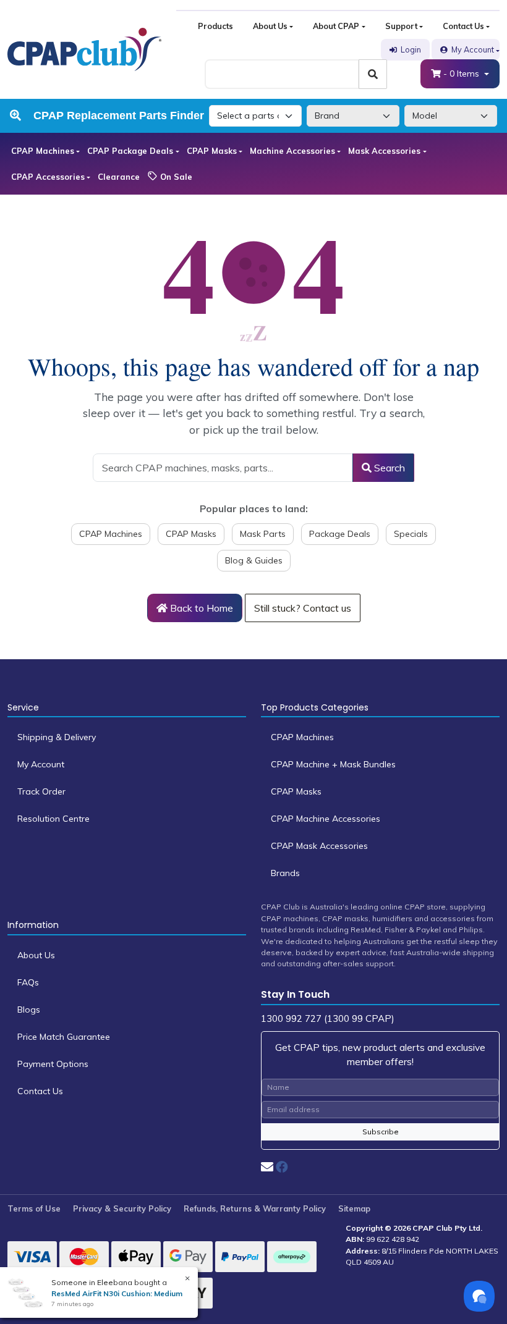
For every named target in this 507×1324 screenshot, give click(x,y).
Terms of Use (34, 1208)
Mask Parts (263, 533)
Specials (411, 533)
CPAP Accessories (48, 177)
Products (215, 26)
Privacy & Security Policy (122, 1208)
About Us (270, 26)
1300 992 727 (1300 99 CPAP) (327, 1018)
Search (388, 468)
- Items (462, 73)
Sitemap (354, 1208)
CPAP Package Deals (130, 151)
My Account (472, 49)
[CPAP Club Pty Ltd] (84, 48)
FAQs (28, 982)
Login (411, 49)
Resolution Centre (53, 818)
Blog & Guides (254, 560)
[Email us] (267, 1166)
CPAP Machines (42, 151)
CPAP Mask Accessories (319, 845)
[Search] (373, 74)
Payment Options (52, 1063)
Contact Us (463, 26)
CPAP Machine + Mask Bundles (333, 764)
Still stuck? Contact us (302, 608)
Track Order (41, 791)
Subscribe (380, 1131)
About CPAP (336, 26)
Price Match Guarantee (63, 1036)
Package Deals (339, 533)
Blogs (28, 1009)
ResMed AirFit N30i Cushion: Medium (116, 1293)
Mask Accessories (384, 151)
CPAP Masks (212, 151)
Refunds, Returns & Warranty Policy (255, 1208)
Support (401, 26)
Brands (285, 873)
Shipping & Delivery (56, 737)
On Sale (175, 177)
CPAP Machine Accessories (325, 818)
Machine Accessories (292, 151)
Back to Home (200, 608)
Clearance (119, 177)
